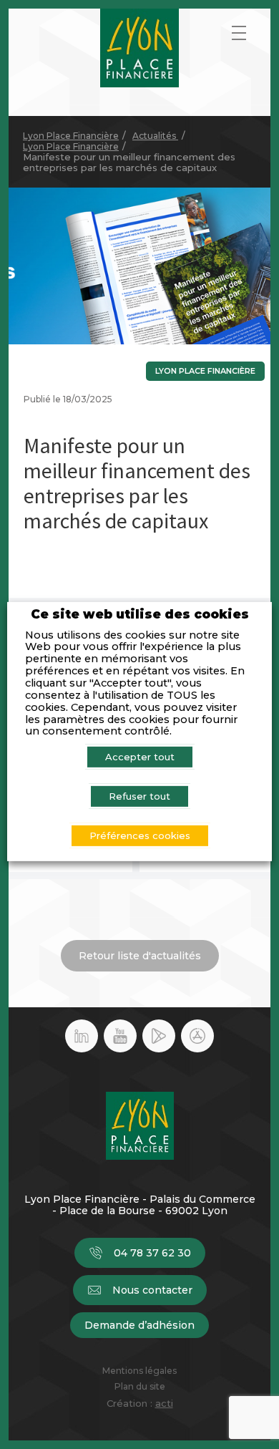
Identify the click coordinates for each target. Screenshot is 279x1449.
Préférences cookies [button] (139, 835)
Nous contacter (152, 1290)
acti (164, 1403)
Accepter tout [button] (140, 756)
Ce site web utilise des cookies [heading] (140, 614)
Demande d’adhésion (139, 1325)
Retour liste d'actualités (140, 955)
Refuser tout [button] (139, 796)
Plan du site (139, 1386)
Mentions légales (139, 1371)
